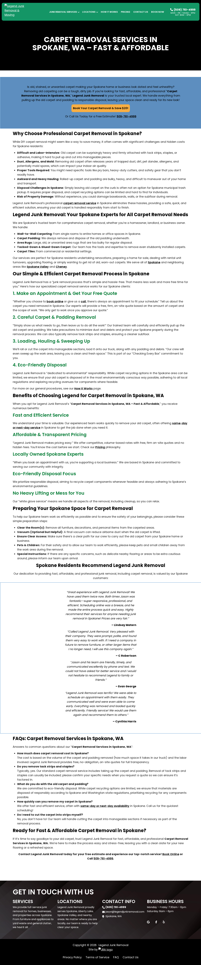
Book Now (157, 11)
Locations (88, 11)
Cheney (61, 267)
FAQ (116, 957)
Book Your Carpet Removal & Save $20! (100, 108)
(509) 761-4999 (184, 10)
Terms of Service (97, 957)
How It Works (109, 11)
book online (55, 301)
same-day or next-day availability (104, 806)
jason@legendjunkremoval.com (125, 912)
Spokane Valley (38, 267)
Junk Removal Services (63, 11)
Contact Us (140, 11)
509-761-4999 (126, 116)
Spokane (154, 262)
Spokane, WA (114, 916)
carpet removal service (79, 203)
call (83, 301)
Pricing (125, 11)
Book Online (170, 854)
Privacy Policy (72, 957)
